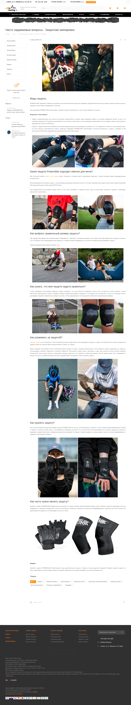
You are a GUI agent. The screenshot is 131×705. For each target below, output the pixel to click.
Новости (8, 103)
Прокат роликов (57, 630)
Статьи (7, 118)
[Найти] (102, 8)
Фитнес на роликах (31, 636)
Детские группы (30, 634)
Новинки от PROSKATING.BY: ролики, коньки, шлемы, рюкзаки (16, 111)
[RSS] (121, 39)
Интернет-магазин (12, 630)
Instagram (65, 651)
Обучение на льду (31, 639)
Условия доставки (83, 636)
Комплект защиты (35, 342)
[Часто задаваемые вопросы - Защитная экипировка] (78, 67)
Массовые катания (56, 636)
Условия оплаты (83, 634)
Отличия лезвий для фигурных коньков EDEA (18, 125)
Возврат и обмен (83, 641)
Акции (7, 634)
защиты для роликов (52, 176)
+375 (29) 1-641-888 (58, 1)
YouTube (70, 651)
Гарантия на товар (83, 639)
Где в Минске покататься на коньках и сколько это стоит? (18, 135)
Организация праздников (57, 641)
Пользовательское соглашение (13, 694)
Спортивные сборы (56, 639)
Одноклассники (75, 651)
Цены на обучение (31, 641)
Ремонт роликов (55, 634)
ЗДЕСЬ (35, 692)
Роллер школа (31, 630)
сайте (58, 245)
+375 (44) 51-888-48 (77, 1)
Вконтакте (56, 651)
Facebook (61, 651)
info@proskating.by (105, 642)
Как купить (82, 630)
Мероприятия (10, 641)
